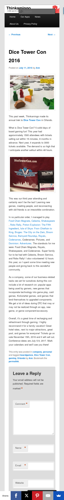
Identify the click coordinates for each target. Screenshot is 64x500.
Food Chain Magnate (19, 220)
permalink (14, 361)
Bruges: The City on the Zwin (30, 232)
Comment (21, 404)
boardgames (26, 355)
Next (51, 34)
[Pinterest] (37, 495)
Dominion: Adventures (20, 243)
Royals (42, 235)
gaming (12, 358)
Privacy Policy (30, 23)
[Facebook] (16, 495)
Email (20, 465)
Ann (38, 67)
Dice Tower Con (32, 120)
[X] (26, 495)
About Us (14, 23)
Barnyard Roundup (27, 235)
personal (47, 351)
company (37, 351)
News (37, 16)
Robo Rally (15, 224)
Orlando (21, 358)
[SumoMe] (58, 495)
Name (20, 448)
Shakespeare (48, 220)
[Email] (48, 495)
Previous (14, 34)
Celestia (35, 220)
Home (12, 16)
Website (19, 482)
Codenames (15, 239)
